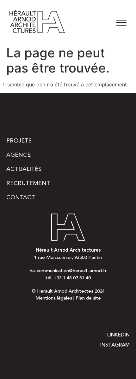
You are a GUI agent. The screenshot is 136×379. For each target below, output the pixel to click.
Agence (18, 155)
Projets (19, 141)
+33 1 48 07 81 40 (72, 278)
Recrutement (28, 183)
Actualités (23, 169)
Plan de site (88, 298)
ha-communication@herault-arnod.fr (68, 271)
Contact (20, 198)
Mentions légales (53, 298)
